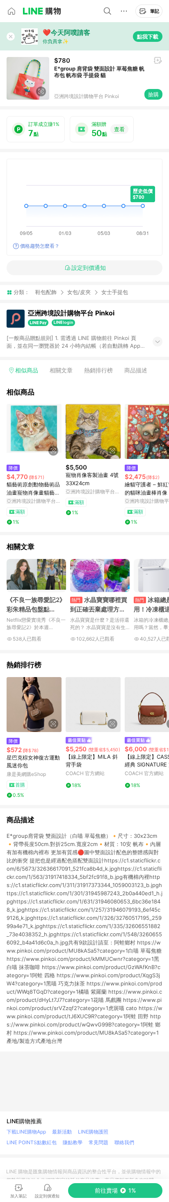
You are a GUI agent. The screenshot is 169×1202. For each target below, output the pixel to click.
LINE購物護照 (93, 1132)
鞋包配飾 (46, 292)
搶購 (153, 94)
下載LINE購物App (26, 1132)
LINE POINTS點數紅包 (32, 1142)
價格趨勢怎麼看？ (39, 246)
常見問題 (98, 1142)
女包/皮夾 (79, 292)
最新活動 (62, 1132)
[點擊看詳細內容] (34, 431)
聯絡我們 (124, 1142)
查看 (119, 129)
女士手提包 (114, 292)
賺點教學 (72, 1142)
